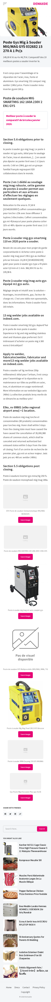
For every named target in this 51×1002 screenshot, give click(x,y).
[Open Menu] (4, 3)
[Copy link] (20, 814)
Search (42, 829)
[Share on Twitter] (10, 814)
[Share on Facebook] (5, 814)
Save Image (25, 520)
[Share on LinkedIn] (15, 814)
